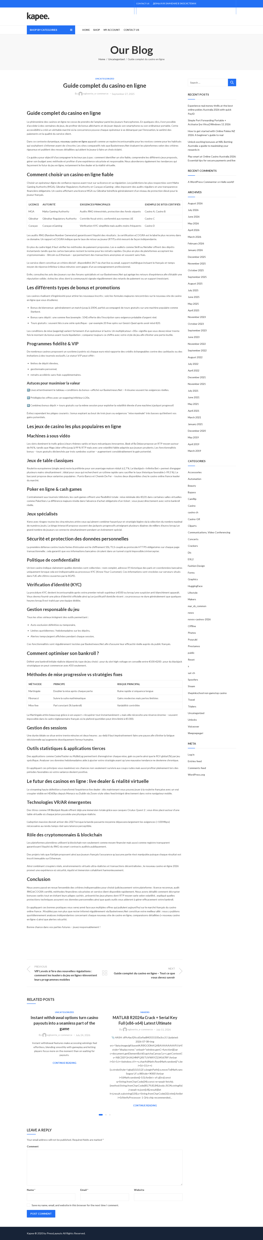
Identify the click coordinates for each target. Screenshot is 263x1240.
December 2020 (197, 430)
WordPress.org (196, 774)
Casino (192, 505)
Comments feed (197, 767)
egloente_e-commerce (95, 93)
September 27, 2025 (123, 93)
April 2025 (193, 310)
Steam (191, 686)
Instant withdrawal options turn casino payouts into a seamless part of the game (64, 1023)
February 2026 (196, 243)
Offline (192, 626)
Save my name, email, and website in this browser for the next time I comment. (75, 1205)
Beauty (192, 485)
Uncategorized (116, 59)
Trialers (192, 706)
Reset (191, 659)
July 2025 (193, 290)
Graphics (193, 579)
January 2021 (195, 424)
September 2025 (197, 276)
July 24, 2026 (83, 1035)
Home (102, 59)
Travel (191, 699)
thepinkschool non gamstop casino (207, 693)
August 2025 (195, 283)
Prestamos (194, 646)
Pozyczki (192, 639)
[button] (101, 1114)
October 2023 (196, 323)
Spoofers (193, 679)
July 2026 (193, 209)
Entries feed (195, 761)
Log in (191, 754)
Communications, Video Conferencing (209, 532)
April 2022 (193, 370)
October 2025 (196, 270)
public (191, 652)
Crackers (193, 545)
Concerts (193, 539)
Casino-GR (194, 519)
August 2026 (195, 203)
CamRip (192, 498)
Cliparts (192, 525)
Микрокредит (195, 733)
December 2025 (197, 256)
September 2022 (197, 350)
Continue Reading (64, 1062)
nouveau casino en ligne (73, 141)
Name (31, 1189)
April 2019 (193, 444)
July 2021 (193, 390)
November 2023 (197, 316)
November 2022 (197, 343)
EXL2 (191, 559)
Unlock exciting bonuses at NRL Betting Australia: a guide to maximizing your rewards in (210, 145)
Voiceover (193, 726)
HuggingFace (195, 586)
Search (232, 82)
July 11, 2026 (163, 1029)
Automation (194, 478)
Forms (191, 572)
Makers (144, 1012)
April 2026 (193, 230)
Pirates (192, 632)
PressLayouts (54, 1233)
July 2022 (193, 363)
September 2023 (197, 330)
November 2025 (197, 263)
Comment (33, 1146)
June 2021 (193, 397)
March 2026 (194, 236)
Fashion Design (196, 565)
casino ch (193, 512)
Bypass (192, 492)
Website (139, 1189)
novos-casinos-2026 (199, 619)
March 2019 (194, 450)
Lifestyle (193, 592)
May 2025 (193, 303)
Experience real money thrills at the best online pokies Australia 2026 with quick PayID (210, 109)
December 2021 (197, 377)
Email (84, 1189)
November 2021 (197, 383)
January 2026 (195, 250)
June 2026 (193, 216)
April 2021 (193, 410)
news (191, 612)
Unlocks (192, 719)
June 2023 (193, 336)
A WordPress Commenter (202, 181)
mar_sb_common (197, 606)
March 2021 (194, 417)
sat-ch (191, 672)
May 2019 (193, 437)
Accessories (195, 472)
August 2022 (195, 357)
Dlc (189, 552)
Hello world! (227, 181)
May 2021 (193, 403)
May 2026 (193, 223)
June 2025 (193, 296)
